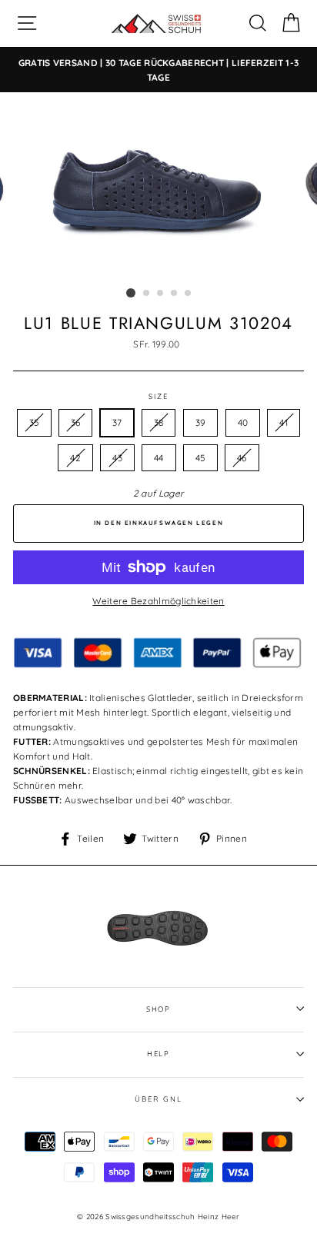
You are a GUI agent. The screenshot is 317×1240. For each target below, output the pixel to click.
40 (243, 422)
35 (34, 422)
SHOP (159, 1008)
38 (159, 422)
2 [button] (147, 294)
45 (200, 458)
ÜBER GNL (158, 1098)
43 (117, 458)
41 (283, 422)
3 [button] (161, 294)
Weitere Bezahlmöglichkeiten (158, 601)
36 (76, 422)
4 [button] (175, 294)
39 (200, 422)
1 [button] (130, 293)
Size (158, 396)
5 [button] (188, 294)
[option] (158, 70)
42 (75, 458)
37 (117, 422)
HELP (159, 1053)
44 (159, 458)
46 (242, 458)
